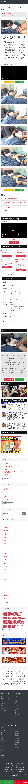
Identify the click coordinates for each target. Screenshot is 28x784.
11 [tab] (23, 398)
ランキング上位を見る (15, 299)
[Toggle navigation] (25, 2)
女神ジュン (5, 488)
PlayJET (3, 2)
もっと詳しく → (9, 82)
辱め (5, 540)
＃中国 (22, 625)
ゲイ (5, 553)
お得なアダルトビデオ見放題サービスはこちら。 (13, 239)
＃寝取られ (20, 612)
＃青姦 (9, 618)
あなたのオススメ (6, 214)
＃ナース (12, 615)
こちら (15, 310)
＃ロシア (13, 625)
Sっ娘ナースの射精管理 (6, 252)
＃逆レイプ (17, 623)
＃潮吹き (9, 617)
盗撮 (5, 543)
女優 (5, 572)
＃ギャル (4, 618)
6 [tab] (13, 398)
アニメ (5, 598)
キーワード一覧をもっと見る (9, 629)
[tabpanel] (6, 391)
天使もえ (4, 494)
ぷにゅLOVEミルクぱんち (7, 263)
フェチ (5, 527)
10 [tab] (21, 398)
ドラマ (5, 589)
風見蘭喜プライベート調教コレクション (12, 471)
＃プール (4, 620)
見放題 (2, 708)
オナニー (6, 592)
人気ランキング (5, 699)
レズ (5, 576)
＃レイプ (14, 612)
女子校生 (6, 563)
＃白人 (13, 626)
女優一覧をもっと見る (8, 503)
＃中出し (4, 617)
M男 (5, 534)
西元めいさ (5, 499)
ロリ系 (5, 566)
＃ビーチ (9, 620)
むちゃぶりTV (5, 474)
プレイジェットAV (12, 774)
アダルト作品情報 (6, 207)
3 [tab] (7, 398)
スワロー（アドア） (15, 324)
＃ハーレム (21, 617)
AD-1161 (12, 285)
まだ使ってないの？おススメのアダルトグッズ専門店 (13, 203)
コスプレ (6, 582)
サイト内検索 (4, 710)
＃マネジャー (18, 615)
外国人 (5, 595)
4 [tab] (9, 398)
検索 (23, 513)
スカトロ (6, 530)
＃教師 (22, 622)
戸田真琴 (4, 496)
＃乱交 (10, 612)
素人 (5, 550)
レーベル (3, 703)
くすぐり (12, 320)
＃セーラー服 (22, 618)
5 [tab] (11, 398)
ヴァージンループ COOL (20, 252)
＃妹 (14, 622)
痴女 (5, 579)
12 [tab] (25, 398)
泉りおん (12, 288)
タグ (2, 705)
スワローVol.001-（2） (15, 282)
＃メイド (11, 623)
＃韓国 (18, 625)
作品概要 (4, 210)
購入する (7, 256)
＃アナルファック (6, 615)
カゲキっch (5, 463)
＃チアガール (5, 623)
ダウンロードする (14, 242)
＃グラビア (10, 622)
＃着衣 (18, 622)
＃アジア (4, 626)
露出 (5, 569)
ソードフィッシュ (6, 476)
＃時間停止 (5, 612)
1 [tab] (2, 398)
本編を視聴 (7, 782)
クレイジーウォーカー (7, 466)
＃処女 (14, 620)
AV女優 (3, 701)
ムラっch (4, 464)
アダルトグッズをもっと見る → (14, 274)
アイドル (6, 547)
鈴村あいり (5, 489)
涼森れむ (4, 491)
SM (4, 524)
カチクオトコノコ (6, 469)
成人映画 (6, 602)
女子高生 (17, 714)
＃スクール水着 (15, 618)
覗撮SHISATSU (6, 472)
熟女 (5, 537)
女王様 (5, 556)
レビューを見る (19, 82)
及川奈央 (4, 501)
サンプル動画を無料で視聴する (10, 198)
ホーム (2, 696)
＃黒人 (9, 626)
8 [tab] (17, 398)
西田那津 (4, 493)
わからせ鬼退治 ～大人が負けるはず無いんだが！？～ (21, 265)
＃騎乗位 (22, 623)
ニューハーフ (7, 585)
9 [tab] (19, 398)
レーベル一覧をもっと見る (8, 478)
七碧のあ (4, 497)
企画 (5, 560)
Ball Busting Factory (7, 468)
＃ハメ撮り (19, 620)
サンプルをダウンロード (21, 782)
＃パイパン (15, 617)
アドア (11, 316)
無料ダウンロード (8, 379)
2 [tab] (5, 398)
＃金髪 (9, 625)
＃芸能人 (4, 622)
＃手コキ (4, 625)
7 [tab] (15, 398)
